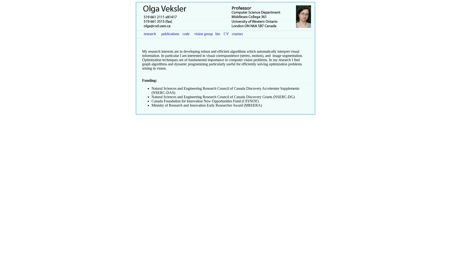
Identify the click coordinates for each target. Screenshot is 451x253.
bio (217, 34)
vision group (203, 34)
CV (226, 34)
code (186, 34)
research (150, 34)
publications (170, 34)
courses (237, 34)
